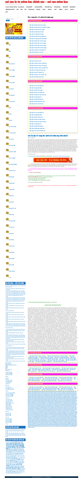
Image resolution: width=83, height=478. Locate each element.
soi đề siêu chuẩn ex (44, 418)
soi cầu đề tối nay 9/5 (59, 410)
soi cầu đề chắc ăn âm (72, 404)
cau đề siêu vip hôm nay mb (35, 393)
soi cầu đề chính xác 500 (49, 405)
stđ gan (51, 422)
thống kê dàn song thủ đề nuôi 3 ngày (65, 424)
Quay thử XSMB (11, 252)
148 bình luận (32, 427)
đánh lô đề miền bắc (68, 400)
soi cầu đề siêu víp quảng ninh (40, 410)
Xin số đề (47, 425)
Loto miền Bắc (11, 233)
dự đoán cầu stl (31, 398)
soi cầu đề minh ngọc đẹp (49, 408)
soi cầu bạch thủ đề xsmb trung (65, 403)
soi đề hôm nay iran (70, 417)
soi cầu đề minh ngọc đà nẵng (39, 408)
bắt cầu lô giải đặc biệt (36, 88)
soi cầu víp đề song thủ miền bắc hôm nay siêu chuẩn (48, 136)
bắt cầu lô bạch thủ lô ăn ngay (38, 25)
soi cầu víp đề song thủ (34, 156)
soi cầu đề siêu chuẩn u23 (57, 409)
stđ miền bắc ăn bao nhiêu (62, 423)
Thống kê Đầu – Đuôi (12, 208)
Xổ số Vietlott (8, 382)
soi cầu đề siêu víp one (31, 410)
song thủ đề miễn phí (31, 420)
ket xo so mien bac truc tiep (15, 449)
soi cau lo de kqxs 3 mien (20, 457)
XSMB (17, 9)
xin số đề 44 (51, 425)
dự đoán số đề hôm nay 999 (63, 398)
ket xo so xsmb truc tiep (15, 450)
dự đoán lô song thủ (44, 398)
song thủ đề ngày (37, 420)
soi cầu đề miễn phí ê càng (51, 407)
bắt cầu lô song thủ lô (35, 97)
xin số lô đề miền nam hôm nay (36, 426)
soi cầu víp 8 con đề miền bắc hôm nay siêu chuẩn (15, 294)
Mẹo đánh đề (8, 454)
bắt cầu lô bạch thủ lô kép (36, 31)
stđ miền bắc (56, 423)
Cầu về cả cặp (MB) (12, 158)
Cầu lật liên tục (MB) (12, 151)
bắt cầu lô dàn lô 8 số (35, 61)
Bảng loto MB (8, 415)
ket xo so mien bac (14, 448)
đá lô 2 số (62, 399)
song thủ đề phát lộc (52, 420)
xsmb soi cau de (48, 426)
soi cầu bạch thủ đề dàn (49, 402)
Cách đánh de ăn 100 (17, 442)
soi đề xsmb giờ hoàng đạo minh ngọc (39, 419)
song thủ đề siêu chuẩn (42, 421)
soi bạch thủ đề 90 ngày (58, 401)
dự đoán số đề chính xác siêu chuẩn (53, 398)
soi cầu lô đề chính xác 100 (45, 414)
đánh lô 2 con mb (62, 400)
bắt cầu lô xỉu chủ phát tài (37, 85)
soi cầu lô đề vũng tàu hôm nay (39, 415)
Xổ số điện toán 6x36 (12, 126)
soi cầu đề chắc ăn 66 (64, 404)
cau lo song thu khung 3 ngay (45, 395)
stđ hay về (62, 422)
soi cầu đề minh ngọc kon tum (66, 408)
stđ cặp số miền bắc (41, 422)
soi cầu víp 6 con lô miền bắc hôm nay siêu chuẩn (15, 298)
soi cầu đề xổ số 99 (54, 411)
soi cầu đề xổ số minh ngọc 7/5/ (40, 412)
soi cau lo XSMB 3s (17, 459)
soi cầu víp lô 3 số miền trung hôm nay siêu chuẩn (15, 336)
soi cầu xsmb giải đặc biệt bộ (43, 416)
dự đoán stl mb (45, 399)
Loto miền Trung (11, 246)
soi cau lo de (55, 156)
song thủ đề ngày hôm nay (45, 420)
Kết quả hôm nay (31, 9)
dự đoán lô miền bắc (37, 398)
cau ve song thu (58, 396)
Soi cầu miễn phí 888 (10, 471)
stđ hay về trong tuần (40, 423)
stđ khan (49, 423)
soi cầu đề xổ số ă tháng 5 (61, 411)
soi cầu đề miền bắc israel (66, 406)
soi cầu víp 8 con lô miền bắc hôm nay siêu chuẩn (15, 299)
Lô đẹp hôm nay (19, 453)
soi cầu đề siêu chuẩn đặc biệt (48, 409)
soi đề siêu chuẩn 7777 (36, 418)
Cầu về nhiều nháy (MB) (13, 164)
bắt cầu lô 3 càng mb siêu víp (37, 70)
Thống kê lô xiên (12, 183)
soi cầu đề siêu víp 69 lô (65, 409)
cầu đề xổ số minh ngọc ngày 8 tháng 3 (56, 394)
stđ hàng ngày (54, 422)
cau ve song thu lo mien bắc (65, 396)
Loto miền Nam (11, 239)
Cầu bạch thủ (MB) (12, 145)
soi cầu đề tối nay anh (66, 410)
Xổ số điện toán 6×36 (10, 389)
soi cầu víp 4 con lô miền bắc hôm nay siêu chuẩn (15, 297)
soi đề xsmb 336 (50, 418)
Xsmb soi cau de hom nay (64, 156)
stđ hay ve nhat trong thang (32, 423)
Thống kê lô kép (11, 189)
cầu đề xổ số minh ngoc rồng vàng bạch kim (70, 394)
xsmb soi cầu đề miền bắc (64, 426)
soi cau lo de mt (20, 458)
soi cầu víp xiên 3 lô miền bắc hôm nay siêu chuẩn (15, 324)
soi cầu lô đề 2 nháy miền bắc (35, 414)
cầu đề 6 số (51, 392)
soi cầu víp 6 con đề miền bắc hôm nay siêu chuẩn (15, 293)
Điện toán (50, 9)
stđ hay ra (58, 422)
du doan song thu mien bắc (58, 397)
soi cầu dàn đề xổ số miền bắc (36, 404)
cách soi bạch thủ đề (50, 391)
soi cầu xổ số (18, 471)
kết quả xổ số (12, 453)
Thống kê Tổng (11, 214)
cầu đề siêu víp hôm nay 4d (62, 392)
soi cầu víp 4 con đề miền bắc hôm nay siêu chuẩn (15, 429)
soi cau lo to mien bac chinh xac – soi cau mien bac (36, 2)
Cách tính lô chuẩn (9, 442)
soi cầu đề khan (31, 406)
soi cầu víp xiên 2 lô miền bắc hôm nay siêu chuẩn (15, 323)
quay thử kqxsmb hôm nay (16, 454)
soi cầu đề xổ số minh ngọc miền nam (63, 412)
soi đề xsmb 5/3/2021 (56, 418)
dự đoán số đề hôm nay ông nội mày (36, 399)
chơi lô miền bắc (72, 396)
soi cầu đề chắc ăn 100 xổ (57, 404)
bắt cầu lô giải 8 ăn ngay (36, 90)
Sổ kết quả (38, 9)
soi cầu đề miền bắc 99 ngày (39, 406)
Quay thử (72, 9)
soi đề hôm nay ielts (55, 417)
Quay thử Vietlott (12, 271)
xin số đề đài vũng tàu (56, 425)
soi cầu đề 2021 (43, 404)
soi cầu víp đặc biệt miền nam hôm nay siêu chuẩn (15, 350)
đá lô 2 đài (59, 399)
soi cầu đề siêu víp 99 (73, 409)
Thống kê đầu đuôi (12, 170)
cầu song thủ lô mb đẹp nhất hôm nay (38, 396)
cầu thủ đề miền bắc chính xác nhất (49, 396)
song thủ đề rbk (66, 420)
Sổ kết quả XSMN (12, 76)
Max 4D (10, 114)
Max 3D (10, 107)
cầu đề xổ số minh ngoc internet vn (33, 394)
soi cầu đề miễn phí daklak (34, 407)
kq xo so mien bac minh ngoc (17, 452)
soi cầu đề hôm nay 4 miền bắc (59, 405)
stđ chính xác (47, 422)
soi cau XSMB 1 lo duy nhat (17, 462)
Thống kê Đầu (11, 195)
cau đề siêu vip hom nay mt (44, 393)
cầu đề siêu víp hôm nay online (67, 393)
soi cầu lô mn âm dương (14, 465)
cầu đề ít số (55, 392)
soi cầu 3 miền (9, 463)
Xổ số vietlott (11, 88)
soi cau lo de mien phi (11, 458)
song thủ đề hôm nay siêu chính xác (64, 419)
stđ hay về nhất (73, 422)
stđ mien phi (69, 423)
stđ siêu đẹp (73, 423)
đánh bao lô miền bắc (73, 399)
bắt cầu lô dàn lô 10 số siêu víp (38, 74)
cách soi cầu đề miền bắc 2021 (70, 391)
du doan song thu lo (50, 397)
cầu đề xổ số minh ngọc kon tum (44, 394)
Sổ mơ (7, 12)
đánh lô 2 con (57, 400)
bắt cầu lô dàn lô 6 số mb (36, 52)
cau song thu (72, 395)
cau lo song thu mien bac (66, 395)
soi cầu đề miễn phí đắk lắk (42, 407)
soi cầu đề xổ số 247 (47, 411)
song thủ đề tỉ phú (60, 421)
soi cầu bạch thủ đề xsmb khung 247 (70, 402)
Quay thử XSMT (11, 264)
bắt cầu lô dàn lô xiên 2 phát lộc (38, 63)
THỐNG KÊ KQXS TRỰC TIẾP (10, 9)
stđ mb (52, 423)
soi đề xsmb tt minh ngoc (54, 419)
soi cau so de (47, 415)
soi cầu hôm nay (14, 463)
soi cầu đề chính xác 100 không (40, 405)
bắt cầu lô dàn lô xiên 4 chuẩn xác (39, 67)
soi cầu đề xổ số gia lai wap (70, 411)
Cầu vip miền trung (48, 7)
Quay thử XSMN (11, 258)
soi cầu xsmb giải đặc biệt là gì (63, 416)
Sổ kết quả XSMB (12, 70)
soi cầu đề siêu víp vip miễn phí (50, 410)
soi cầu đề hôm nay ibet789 (68, 405)
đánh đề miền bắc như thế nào (50, 400)
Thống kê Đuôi (11, 202)
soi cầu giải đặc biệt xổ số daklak (36, 413)
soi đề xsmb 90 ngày (70, 418)
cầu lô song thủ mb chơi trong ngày (56, 395)
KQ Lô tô (66, 9)
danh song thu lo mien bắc (42, 397)
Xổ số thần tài (11, 139)
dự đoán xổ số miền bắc (51, 399)
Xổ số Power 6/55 (12, 101)
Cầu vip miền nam (57, 7)
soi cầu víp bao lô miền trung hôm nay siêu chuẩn (15, 329)
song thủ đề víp (65, 421)
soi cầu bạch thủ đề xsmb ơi (42, 403)
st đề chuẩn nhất (33, 422)
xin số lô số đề (43, 426)
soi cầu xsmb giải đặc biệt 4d (34, 416)
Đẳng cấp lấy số (72, 7)
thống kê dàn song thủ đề (34, 424)
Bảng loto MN (8, 414)
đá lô (56, 399)
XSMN (21, 9)
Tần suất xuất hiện (12, 220)
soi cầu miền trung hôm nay (19, 470)
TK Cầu (55, 9)
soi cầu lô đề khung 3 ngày (15, 467)
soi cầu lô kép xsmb (14, 465)
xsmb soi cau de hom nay (56, 426)
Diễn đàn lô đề (65, 7)
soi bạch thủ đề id (33, 402)
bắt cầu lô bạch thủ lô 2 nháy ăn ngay (40, 27)
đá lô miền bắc (67, 399)
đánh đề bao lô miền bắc (41, 400)
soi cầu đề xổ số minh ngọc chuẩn (50, 412)
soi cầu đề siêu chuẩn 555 (38, 409)
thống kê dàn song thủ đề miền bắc (53, 424)
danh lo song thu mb (35, 397)
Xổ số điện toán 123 (12, 132)
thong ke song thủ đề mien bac (34, 425)
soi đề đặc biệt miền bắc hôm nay (38, 417)
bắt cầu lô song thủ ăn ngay (37, 29)
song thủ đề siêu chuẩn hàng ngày (51, 421)
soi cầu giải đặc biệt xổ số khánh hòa (48, 413)
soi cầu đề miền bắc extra (58, 406)
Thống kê (60, 9)
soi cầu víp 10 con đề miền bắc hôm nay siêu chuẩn (15, 434)
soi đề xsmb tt (47, 419)
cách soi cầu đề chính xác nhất (59, 391)
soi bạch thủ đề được (65, 401)
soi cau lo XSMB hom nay (15, 460)
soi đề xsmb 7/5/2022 (63, 418)
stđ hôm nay (46, 423)
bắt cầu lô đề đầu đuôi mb (37, 76)
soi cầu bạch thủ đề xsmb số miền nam (53, 403)
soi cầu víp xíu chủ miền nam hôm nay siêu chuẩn (15, 361)
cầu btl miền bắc (40, 392)
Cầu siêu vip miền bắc (38, 7)
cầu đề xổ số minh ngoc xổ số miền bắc (34, 395)
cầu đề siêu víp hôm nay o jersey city (55, 393)
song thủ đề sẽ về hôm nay (33, 421)
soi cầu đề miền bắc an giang (48, 406)
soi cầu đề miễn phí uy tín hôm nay (61, 407)
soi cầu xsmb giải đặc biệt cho (53, 416)
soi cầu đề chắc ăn (49, 404)
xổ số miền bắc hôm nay (16, 473)
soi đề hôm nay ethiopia (47, 417)
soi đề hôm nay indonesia (62, 417)
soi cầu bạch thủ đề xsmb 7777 (59, 402)
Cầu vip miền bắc (29, 7)
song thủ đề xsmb (71, 421)
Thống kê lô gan (11, 176)
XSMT (25, 9)
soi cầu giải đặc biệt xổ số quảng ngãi (60, 413)
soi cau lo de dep (11, 457)
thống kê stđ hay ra (42, 425)
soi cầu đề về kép (40, 411)
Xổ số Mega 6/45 (12, 95)
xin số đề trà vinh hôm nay (64, 425)
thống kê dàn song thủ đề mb (43, 424)
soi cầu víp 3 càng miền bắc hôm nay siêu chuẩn (15, 290)
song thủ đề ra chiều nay (60, 420)
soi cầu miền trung (10, 470)
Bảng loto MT (8, 413)
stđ (37, 422)
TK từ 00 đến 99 (11, 227)
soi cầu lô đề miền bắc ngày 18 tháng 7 (56, 414)
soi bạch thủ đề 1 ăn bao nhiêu (40, 401)
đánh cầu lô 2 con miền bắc (32, 400)
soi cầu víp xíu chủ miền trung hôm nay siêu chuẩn (15, 344)
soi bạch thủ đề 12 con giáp (50, 401)
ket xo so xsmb (18, 449)
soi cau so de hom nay (53, 415)
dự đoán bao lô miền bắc (66, 397)
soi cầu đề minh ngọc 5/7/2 (71, 407)
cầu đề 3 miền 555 (46, 392)
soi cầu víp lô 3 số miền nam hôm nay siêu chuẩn (15, 353)
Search (8, 20)
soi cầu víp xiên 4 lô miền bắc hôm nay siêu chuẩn (15, 325)
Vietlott (44, 9)
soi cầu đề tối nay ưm (34, 411)
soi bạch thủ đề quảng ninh (41, 402)
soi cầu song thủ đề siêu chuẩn (62, 415)
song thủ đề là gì (73, 419)
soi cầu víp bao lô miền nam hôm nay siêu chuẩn (15, 347)
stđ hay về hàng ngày (67, 422)
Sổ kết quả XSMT (12, 82)
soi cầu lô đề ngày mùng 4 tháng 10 (68, 414)
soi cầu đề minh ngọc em (57, 408)
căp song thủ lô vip (35, 392)
